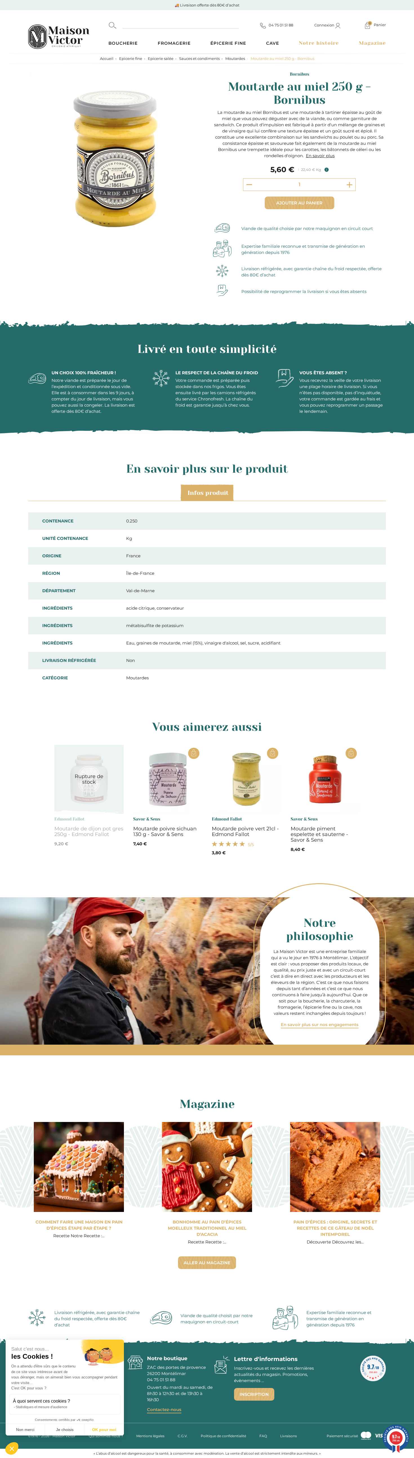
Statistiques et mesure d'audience (41, 1407)
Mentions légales (150, 1436)
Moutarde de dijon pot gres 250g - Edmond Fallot (88, 831)
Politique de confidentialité (223, 1436)
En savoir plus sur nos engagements (320, 1024)
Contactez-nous (164, 1409)
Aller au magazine (207, 1262)
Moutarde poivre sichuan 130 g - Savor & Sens (165, 831)
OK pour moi (104, 1429)
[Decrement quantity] (249, 184)
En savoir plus (320, 155)
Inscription (254, 1394)
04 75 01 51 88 (161, 1379)
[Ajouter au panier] (193, 753)
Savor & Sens (146, 819)
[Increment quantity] (349, 185)
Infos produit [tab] (208, 492)
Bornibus (299, 74)
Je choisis (65, 1429)
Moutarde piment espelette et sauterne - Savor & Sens (319, 834)
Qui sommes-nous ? (106, 1436)
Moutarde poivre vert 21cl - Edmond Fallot (245, 831)
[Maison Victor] (68, 32)
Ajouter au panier (299, 203)
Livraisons (288, 1436)
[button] (12, 1448)
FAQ (263, 1436)
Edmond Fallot (69, 819)
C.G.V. (183, 1436)
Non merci (25, 1429)
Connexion (324, 25)
